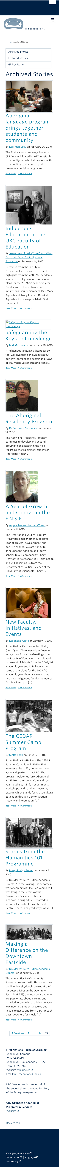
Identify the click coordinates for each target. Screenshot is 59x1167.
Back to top (13, 1123)
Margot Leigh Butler (21, 870)
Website (11, 1110)
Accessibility (12, 1161)
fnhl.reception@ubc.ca (27, 1074)
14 (40, 1033)
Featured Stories (18, 58)
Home (9, 42)
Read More (11, 173)
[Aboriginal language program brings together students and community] (29, 96)
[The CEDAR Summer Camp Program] (29, 715)
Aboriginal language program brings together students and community (28, 128)
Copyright (30, 1157)
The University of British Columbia (21, 6)
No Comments (25, 173)
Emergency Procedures (18, 1153)
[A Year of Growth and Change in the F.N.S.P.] (22, 486)
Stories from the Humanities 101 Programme (25, 858)
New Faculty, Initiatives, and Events (24, 628)
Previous (18, 1033)
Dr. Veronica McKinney (23, 428)
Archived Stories (18, 51)
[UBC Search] (52, 3)
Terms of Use (13, 1157)
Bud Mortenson (18, 345)
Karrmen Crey (17, 146)
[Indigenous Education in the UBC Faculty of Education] (29, 204)
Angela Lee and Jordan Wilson (27, 525)
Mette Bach (16, 754)
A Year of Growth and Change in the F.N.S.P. (28, 512)
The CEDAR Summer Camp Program (23, 742)
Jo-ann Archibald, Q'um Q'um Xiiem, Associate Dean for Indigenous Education (29, 257)
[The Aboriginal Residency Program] (22, 395)
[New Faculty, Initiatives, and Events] (29, 602)
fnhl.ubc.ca (23, 1069)
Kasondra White (19, 640)
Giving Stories (16, 64)
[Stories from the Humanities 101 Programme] (29, 832)
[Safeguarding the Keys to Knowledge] (28, 324)
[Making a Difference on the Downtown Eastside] (29, 932)
